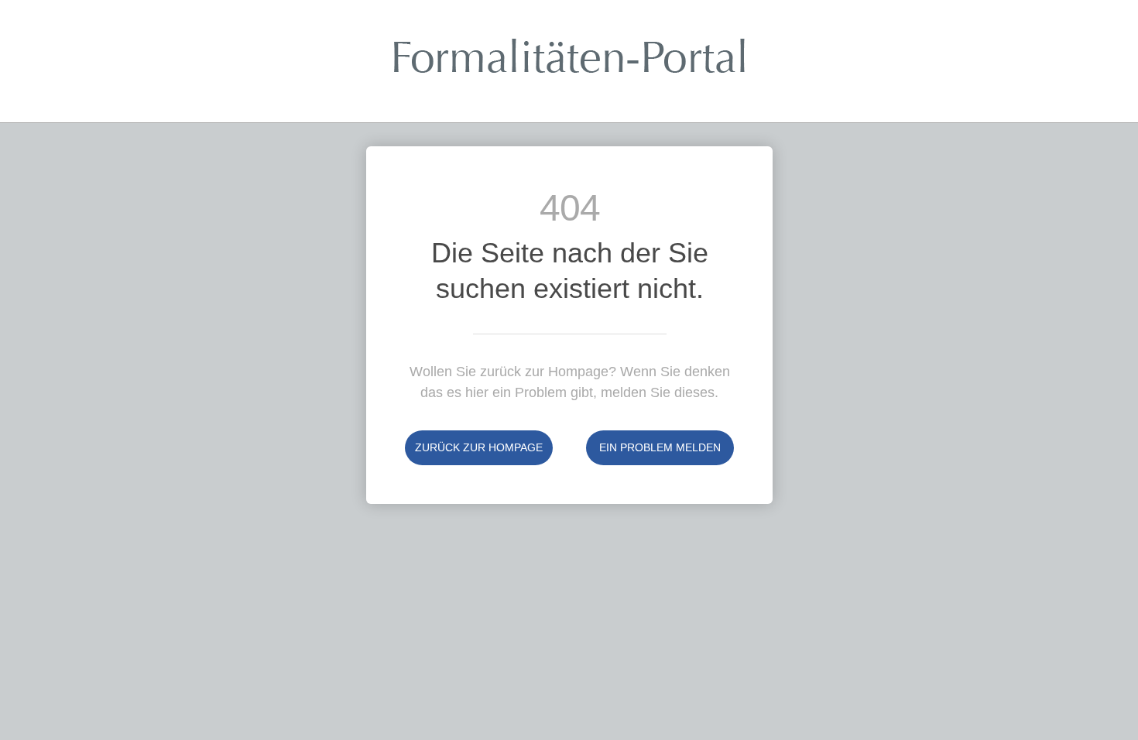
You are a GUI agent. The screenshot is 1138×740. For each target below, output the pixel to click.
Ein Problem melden (660, 447)
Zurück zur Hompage (479, 447)
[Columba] (569, 67)
